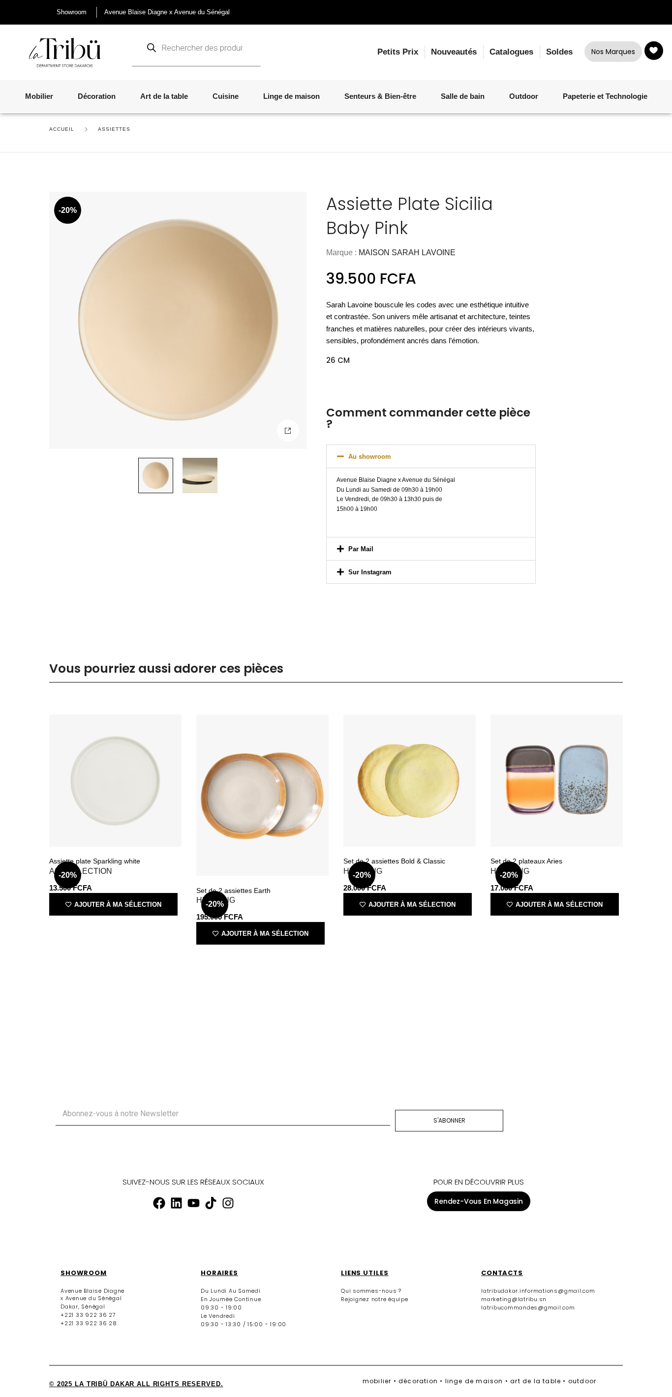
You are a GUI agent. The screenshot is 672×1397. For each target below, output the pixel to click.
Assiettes (114, 129)
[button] (288, 430)
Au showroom (369, 456)
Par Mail (360, 549)
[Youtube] (193, 1202)
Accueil (61, 129)
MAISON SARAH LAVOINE (407, 252)
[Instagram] (227, 1202)
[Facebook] (159, 1202)
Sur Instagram (370, 572)
